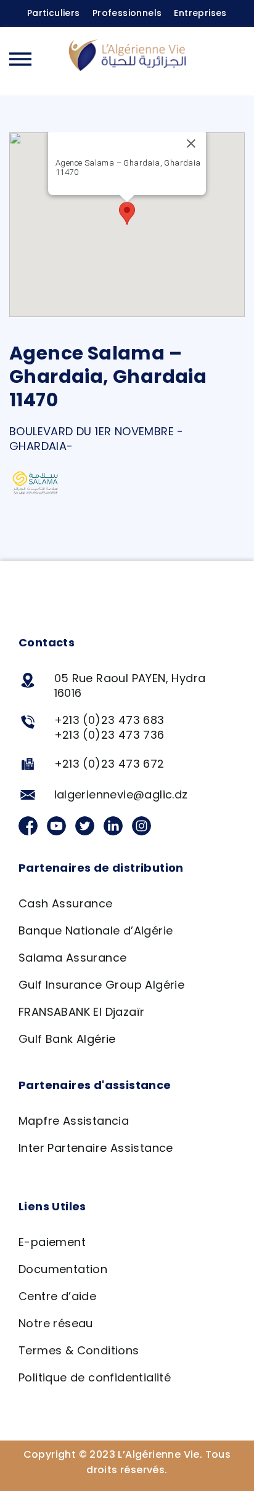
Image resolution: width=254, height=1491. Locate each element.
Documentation (62, 1269)
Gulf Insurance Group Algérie (101, 984)
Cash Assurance (65, 903)
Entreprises (200, 13)
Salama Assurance (72, 957)
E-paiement (52, 1242)
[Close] (191, 143)
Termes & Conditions (78, 1350)
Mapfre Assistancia (73, 1120)
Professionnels (127, 13)
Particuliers (53, 13)
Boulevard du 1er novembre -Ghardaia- (96, 439)
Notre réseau (55, 1323)
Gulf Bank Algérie (67, 1039)
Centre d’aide (57, 1296)
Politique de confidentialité (94, 1377)
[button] (232, 61)
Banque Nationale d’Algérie (95, 930)
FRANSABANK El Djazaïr (81, 1011)
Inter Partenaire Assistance (95, 1147)
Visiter (131, 186)
